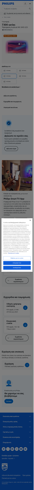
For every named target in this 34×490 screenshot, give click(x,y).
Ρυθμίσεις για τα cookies (16, 259)
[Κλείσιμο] (29, 219)
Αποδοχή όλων (16, 268)
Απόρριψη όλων (16, 264)
